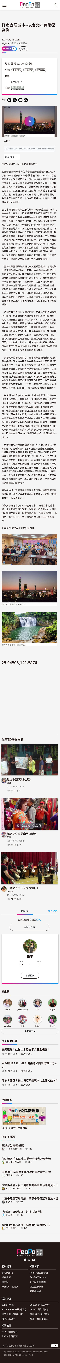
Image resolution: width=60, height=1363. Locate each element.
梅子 (30, 956)
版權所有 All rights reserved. (18, 88)
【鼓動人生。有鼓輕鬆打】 (23, 888)
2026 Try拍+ (8, 1304)
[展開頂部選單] (55, 5)
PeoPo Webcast (13, 1149)
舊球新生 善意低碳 (13, 1145)
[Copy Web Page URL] (26, 100)
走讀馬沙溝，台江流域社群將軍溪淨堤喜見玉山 (30, 1185)
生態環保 (16, 70)
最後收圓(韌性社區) (19, 779)
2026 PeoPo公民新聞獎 (14, 1309)
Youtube (34, 1259)
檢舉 (23, 49)
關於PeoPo (7, 1272)
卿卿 (9, 783)
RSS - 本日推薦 (10, 1336)
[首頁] (30, 5)
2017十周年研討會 (39, 1309)
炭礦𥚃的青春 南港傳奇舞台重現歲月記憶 (26, 1172)
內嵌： (7, 141)
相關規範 (6, 1277)
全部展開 (29, 1031)
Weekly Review (10, 1286)
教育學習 (41, 70)
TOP (55, 1345)
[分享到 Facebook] (9, 100)
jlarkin (7, 1010)
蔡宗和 (9, 1201)
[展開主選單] (4, 5)
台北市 (20, 63)
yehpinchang (22, 1010)
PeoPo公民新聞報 (39, 1272)
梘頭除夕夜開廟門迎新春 (22, 833)
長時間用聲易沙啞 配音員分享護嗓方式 (26, 1225)
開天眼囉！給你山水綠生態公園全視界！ (26, 1049)
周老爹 (52, 1010)
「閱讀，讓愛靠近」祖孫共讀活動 (22, 1211)
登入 (38, 919)
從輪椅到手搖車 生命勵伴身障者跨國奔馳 (26, 1158)
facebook (25, 1259)
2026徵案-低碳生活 (40, 1304)
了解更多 (29, 975)
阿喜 (9, 837)
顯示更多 (15, 82)
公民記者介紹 (36, 1286)
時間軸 (5, 1282)
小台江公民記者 (13, 1188)
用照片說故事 (8, 1318)
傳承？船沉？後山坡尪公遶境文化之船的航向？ (30, 1080)
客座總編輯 (35, 1291)
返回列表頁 (29, 927)
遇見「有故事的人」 (40, 1318)
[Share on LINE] (20, 100)
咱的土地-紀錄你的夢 (12, 1314)
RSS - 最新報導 (10, 1331)
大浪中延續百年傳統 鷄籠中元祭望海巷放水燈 (30, 1198)
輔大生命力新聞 (13, 1162)
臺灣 (13, 63)
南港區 (29, 63)
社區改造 (29, 70)
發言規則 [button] (52, 911)
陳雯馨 (9, 1175)
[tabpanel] (29, 920)
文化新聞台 (11, 1228)
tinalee (10, 891)
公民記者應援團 (38, 1282)
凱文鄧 (9, 1215)
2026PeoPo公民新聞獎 (14, 1128)
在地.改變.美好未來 (39, 1314)
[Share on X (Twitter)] (15, 100)
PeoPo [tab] (24, 911)
